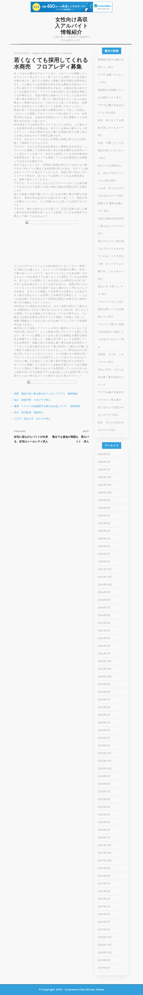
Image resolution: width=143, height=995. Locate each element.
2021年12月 (105, 845)
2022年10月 (105, 768)
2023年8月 (104, 691)
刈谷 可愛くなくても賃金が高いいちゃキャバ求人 (111, 150)
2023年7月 (104, 699)
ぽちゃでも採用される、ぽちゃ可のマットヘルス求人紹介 (111, 173)
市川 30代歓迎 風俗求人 (28, 412)
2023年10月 (105, 676)
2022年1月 (104, 837)
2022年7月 (104, 791)
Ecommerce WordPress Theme (84, 989)
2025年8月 (104, 507)
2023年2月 (104, 737)
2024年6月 (104, 615)
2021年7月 (104, 883)
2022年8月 (104, 783)
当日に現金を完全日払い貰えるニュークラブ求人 (111, 226)
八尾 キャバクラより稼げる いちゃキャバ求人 (111, 271)
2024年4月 (104, 630)
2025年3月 (104, 546)
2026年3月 (104, 454)
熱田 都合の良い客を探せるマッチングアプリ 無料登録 (45, 393)
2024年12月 (105, 569)
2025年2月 (104, 553)
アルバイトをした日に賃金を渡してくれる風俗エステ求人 (111, 309)
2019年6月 (104, 960)
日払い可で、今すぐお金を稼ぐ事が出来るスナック (111, 377)
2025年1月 (104, 561)
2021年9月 (104, 868)
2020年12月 (105, 937)
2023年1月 (104, 745)
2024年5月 (104, 622)
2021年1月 (104, 929)
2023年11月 (105, 668)
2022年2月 (104, 829)
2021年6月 (104, 891)
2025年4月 (104, 538)
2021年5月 (104, 898)
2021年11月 (105, 852)
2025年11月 (105, 484)
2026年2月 (104, 461)
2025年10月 (105, 492)
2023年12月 (105, 661)
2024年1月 (104, 653)
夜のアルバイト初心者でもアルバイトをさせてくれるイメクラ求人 (111, 249)
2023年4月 (104, 722)
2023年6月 (104, 707)
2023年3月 (104, 730)
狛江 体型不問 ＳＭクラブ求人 (32, 399)
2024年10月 (105, 584)
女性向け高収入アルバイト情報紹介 (71, 25)
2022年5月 (104, 806)
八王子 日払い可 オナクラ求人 (32, 418)
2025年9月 (104, 500)
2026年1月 (104, 469)
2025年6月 (104, 523)
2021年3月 (104, 914)
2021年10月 (105, 860)
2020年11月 (105, 944)
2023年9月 (104, 684)
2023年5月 (104, 714)
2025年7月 (104, 515)
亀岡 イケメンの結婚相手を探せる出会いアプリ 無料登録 (47, 406)
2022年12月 (105, 753)
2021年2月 (104, 921)
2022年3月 (104, 822)
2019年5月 (104, 967)
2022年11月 (105, 760)
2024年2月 (104, 645)
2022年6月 (104, 799)
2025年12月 (105, 477)
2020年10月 (105, 952)
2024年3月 (104, 638)
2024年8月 (104, 599)
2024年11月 (105, 576)
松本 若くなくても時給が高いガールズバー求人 (111, 128)
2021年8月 (104, 875)
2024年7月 (104, 607)
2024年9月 (104, 592)
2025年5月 (104, 530)
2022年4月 (104, 814)
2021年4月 (104, 906)
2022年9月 (104, 776)
